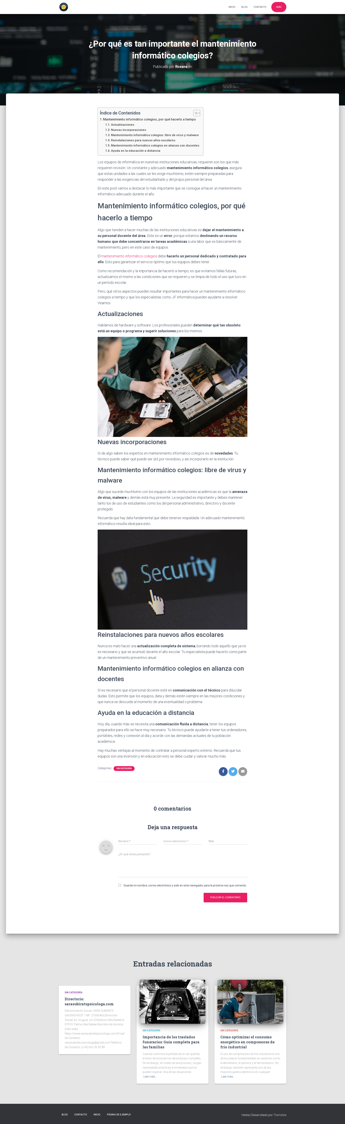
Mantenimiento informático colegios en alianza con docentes (155, 145)
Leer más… (150, 1076)
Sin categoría (124, 768)
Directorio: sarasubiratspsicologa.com (89, 1001)
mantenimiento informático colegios (129, 256)
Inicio (232, 7)
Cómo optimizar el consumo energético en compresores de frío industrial (247, 1042)
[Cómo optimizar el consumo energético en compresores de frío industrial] (250, 1001)
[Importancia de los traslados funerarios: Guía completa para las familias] (172, 1001)
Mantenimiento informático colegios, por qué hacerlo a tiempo (149, 119)
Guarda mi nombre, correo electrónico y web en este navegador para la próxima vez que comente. (185, 885)
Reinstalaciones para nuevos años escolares (143, 140)
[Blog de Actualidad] (64, 7)
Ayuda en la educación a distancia (135, 151)
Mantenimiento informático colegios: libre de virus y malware (155, 135)
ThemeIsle (279, 1115)
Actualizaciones (122, 124)
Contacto (260, 7)
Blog (244, 7)
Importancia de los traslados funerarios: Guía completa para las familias (171, 1042)
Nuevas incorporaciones (128, 130)
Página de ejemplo (119, 1114)
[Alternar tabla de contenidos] (194, 113)
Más (278, 7)
